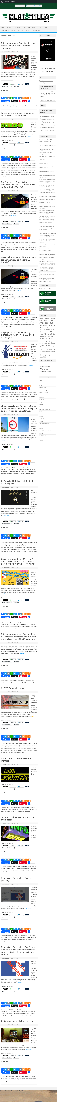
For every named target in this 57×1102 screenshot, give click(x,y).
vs (29, 106)
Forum (39, 27)
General (9, 27)
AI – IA (40, 385)
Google (9, 106)
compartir (7, 247)
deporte (22, 170)
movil (30, 322)
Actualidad (17, 27)
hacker (10, 172)
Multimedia (36, 30)
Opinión (27, 30)
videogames (21, 811)
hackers (29, 1079)
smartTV (21, 750)
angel (35, 105)
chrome (9, 746)
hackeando (28, 397)
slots (21, 324)
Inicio (2, 27)
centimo (22, 471)
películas (8, 174)
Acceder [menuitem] (6, 1)
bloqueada (31, 937)
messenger (30, 939)
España (16, 247)
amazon (15, 396)
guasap (6, 1015)
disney (31, 170)
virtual (15, 552)
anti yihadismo (26, 868)
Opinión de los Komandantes (45, 426)
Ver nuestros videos (20, 5)
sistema (32, 249)
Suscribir (43, 105)
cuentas (12, 247)
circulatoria (27, 471)
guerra (13, 106)
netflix (30, 172)
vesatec (30, 870)
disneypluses (19, 321)
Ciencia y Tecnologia (23, 542)
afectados (34, 469)
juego (33, 809)
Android (22, 622)
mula (27, 172)
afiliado (6, 396)
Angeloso (26, 168)
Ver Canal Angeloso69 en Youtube (47, 130)
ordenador (6, 324)
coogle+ (11, 682)
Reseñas (26, 394)
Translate (50, 83)
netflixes (18, 249)
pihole (12, 174)
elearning (29, 746)
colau (2, 473)
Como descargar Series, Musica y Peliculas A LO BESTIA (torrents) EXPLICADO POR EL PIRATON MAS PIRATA (18, 561)
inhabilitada (19, 939)
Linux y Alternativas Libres (26, 165)
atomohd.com (4, 170)
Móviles (34, 165)
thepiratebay (7, 176)
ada (30, 469)
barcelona (18, 471)
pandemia (29, 551)
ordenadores (23, 748)
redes (21, 1015)
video (7, 326)
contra (5, 106)
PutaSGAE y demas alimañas (26, 167)
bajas (13, 471)
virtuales (19, 752)
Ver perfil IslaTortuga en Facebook (47, 125)
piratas (18, 174)
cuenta (5, 939)
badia (2, 106)
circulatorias (33, 471)
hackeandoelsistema (29, 247)
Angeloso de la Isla (7, 51)
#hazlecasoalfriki (37, 5)
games (29, 809)
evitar (19, 247)
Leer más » (3, 78)
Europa (15, 397)
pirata (15, 174)
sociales (24, 1015)
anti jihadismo (20, 868)
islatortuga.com (21, 172)
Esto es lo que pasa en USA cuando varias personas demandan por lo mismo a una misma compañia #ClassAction (18, 636)
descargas (27, 170)
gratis (23, 247)
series (33, 174)
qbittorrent (28, 174)
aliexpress (48, 318)
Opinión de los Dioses (17, 105)
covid (8, 549)
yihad (2, 871)
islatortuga (15, 172)
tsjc (34, 473)
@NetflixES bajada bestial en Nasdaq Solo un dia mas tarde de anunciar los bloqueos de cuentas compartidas (47, 256)
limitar (26, 322)
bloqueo (18, 170)
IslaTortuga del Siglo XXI (12, 165)
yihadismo (6, 871)
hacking (12, 870)
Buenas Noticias (14, 163)
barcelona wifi (7, 870)
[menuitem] (2, 1)
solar (41, 351)
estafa (33, 321)
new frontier (8, 811)
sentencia (28, 473)
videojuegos (27, 811)
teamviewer (28, 324)
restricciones (17, 473)
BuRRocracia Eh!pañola (23, 163)
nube (14, 748)
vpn (15, 176)
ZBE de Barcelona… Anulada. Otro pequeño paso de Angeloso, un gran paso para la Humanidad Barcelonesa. (19, 408)
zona (5, 474)
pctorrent (3, 174)
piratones (23, 174)
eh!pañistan (24, 321)
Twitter (25, 399)
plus (34, 682)
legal (23, 106)
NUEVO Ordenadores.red (13, 688)
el (5, 397)
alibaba (41, 318)
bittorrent (13, 170)
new (4, 811)
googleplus (24, 682)
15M (28, 469)
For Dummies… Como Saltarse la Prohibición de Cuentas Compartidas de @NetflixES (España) (18, 184)
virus (19, 552)
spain (24, 324)
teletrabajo (5, 752)
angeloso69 (23, 245)
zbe (2, 474)
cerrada (24, 1013)
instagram (6, 551)
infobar (16, 870)
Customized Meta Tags (29, 27)
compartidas (7, 321)
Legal (7, 105)
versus (26, 106)
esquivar (6, 172)
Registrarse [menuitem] (12, 1)
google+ (20, 682)
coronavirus (3, 549)
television (11, 752)
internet (10, 551)
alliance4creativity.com (18, 168)
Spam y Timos (4, 30)
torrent (12, 176)
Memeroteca (29, 5)
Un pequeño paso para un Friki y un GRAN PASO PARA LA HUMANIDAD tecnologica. (17, 335)
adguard (11, 168)
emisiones (6, 473)
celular (5, 746)
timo (33, 324)
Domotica (30, 743)
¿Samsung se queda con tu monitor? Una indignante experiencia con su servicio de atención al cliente (47, 151)
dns (34, 170)
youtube (10, 326)
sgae (2, 176)
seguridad (17, 324)
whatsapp (3, 940)
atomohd (31, 168)
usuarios (3, 326)
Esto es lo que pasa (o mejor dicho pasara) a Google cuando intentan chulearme (18, 45)
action (15, 680)
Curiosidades (30, 542)
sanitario (23, 473)
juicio (17, 106)
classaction (6, 682)
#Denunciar (14, 937)
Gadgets (20, 30)
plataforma (11, 473)
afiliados (10, 396)
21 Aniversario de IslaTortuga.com (17, 1021)
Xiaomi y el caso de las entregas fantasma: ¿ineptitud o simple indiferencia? (47, 175)
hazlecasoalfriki (7, 322)
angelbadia (28, 745)
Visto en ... (12, 547)
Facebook (20, 397)
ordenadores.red (31, 748)
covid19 (12, 549)
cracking (22, 1079)
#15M (7, 467)
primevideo (12, 324)
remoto (12, 750)
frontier (25, 809)
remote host (7, 750)
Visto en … (41, 440)
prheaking (6, 1081)
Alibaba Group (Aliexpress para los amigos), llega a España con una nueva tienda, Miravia (47, 280)
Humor (12, 544)
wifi (34, 870)
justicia (20, 106)
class (2, 682)
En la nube (34, 746)
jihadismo (26, 870)
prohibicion (27, 249)
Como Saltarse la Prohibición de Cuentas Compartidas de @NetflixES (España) (18, 259)
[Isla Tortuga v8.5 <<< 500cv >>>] (28, 23)
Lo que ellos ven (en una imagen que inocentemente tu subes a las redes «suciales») (47, 181)
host (2, 748)
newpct (33, 172)
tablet (25, 750)
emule (2, 172)
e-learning (24, 746)
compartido (12, 321)
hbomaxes (14, 322)
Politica (19, 545)
